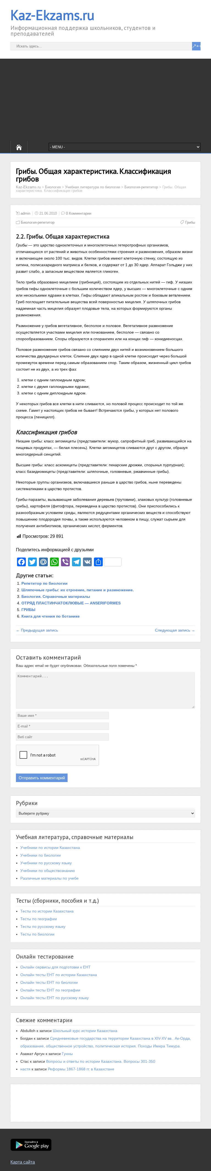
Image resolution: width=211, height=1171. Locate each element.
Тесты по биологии (37, 934)
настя (25, 1069)
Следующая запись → (175, 630)
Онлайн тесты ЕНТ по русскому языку (54, 998)
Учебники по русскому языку (46, 863)
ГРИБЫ (28, 609)
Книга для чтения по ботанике (50, 616)
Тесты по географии (38, 919)
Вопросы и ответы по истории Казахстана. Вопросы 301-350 (100, 1061)
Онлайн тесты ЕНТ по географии (50, 990)
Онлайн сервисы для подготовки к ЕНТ (55, 967)
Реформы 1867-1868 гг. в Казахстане (81, 1069)
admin (25, 213)
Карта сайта (22, 1162)
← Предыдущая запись (37, 630)
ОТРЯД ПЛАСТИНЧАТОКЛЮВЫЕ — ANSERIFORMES (71, 603)
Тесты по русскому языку (42, 926)
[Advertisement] (105, 99)
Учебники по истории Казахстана (50, 847)
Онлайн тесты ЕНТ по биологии (49, 982)
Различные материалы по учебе (49, 878)
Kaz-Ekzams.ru (52, 15)
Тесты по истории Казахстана (47, 911)
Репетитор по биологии (44, 583)
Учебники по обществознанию (47, 870)
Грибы (190, 222)
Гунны (67, 1053)
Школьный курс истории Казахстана (85, 1030)
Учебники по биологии (40, 855)
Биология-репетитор (37, 222)
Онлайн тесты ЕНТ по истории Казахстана (58, 975)
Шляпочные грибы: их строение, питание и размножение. (77, 590)
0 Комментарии (78, 213)
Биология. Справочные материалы (55, 596)
